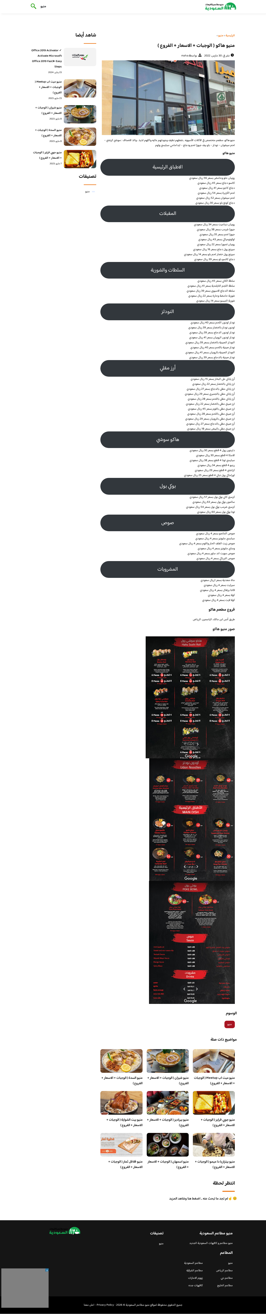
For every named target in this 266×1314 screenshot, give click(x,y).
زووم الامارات (195, 1278)
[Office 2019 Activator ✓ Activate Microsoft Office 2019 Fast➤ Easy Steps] (80, 57)
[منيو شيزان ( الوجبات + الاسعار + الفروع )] (80, 114)
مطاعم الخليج (225, 1285)
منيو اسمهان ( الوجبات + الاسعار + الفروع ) (168, 1164)
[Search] (32, 7)
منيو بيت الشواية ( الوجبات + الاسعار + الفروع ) (124, 1122)
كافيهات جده (195, 1285)
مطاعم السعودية (193, 1263)
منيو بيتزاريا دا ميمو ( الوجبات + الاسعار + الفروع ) (215, 1164)
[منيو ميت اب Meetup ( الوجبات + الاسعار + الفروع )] (80, 88)
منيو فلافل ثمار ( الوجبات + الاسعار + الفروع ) (125, 1164)
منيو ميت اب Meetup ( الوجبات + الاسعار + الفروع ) (214, 1080)
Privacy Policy (105, 1305)
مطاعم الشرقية (194, 1270)
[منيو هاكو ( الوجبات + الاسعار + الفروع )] (167, 97)
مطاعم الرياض (224, 1270)
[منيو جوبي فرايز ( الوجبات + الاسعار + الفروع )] (80, 159)
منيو (43, 6)
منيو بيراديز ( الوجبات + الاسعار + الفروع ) (168, 1122)
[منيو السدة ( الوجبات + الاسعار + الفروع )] (80, 137)
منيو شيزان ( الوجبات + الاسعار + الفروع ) (168, 1080)
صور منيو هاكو (224, 629)
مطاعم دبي (227, 1278)
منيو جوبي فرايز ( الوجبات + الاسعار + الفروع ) (218, 1122)
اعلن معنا (89, 1305)
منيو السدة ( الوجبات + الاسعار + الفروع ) (122, 1080)
